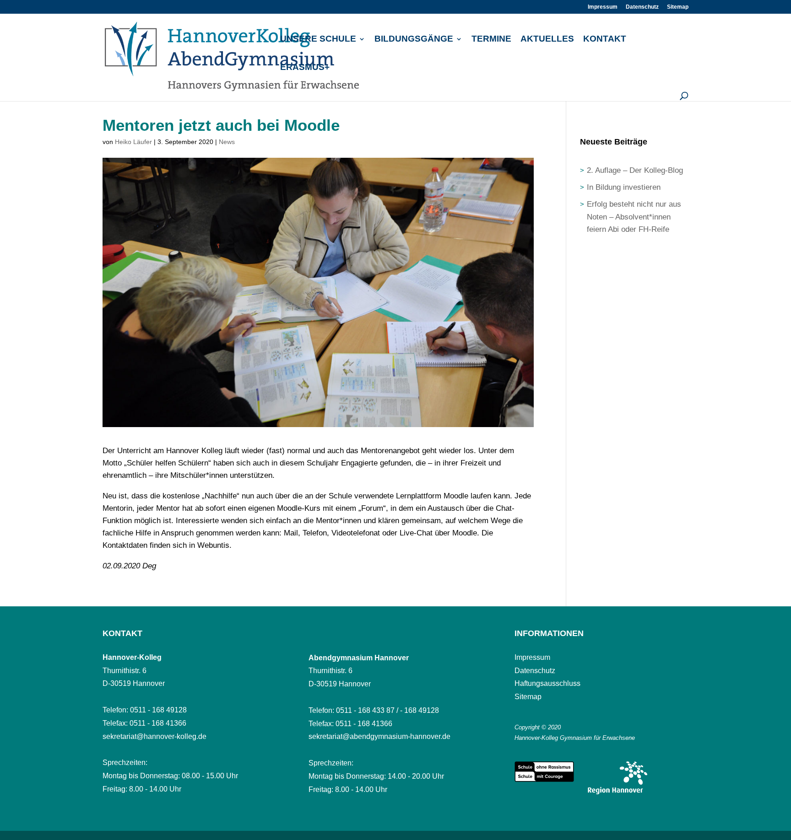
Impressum (603, 7)
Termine (491, 39)
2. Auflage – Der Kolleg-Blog (635, 170)
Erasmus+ (305, 68)
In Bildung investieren (624, 187)
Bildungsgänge (413, 39)
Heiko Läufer (133, 141)
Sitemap (677, 7)
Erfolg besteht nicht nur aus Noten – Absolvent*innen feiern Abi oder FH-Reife (634, 216)
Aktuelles (547, 39)
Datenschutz (642, 7)
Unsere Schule (318, 39)
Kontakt (604, 39)
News (227, 141)
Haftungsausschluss (547, 683)
